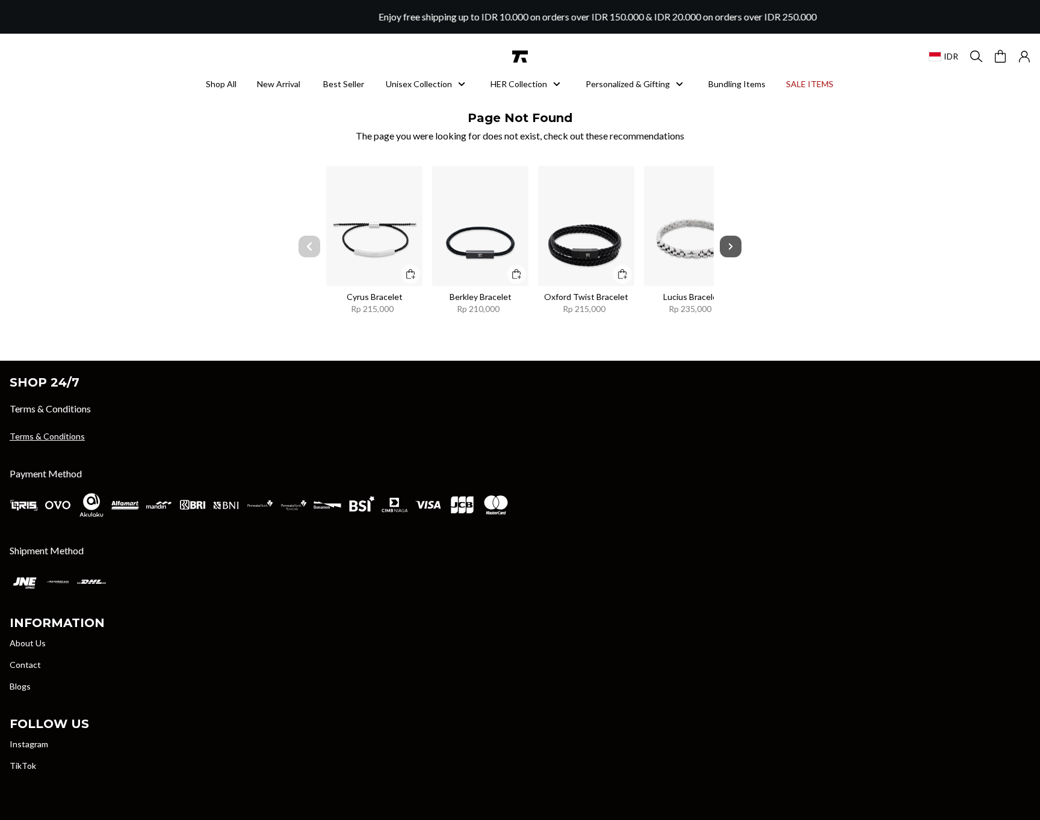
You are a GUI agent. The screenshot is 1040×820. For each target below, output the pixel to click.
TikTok (23, 765)
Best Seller (343, 84)
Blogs (20, 686)
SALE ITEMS (814, 84)
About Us (28, 643)
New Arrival (283, 84)
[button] (1024, 56)
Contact (25, 664)
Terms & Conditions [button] (47, 436)
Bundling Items (737, 84)
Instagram (29, 744)
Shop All (221, 84)
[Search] (976, 56)
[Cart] (1000, 56)
